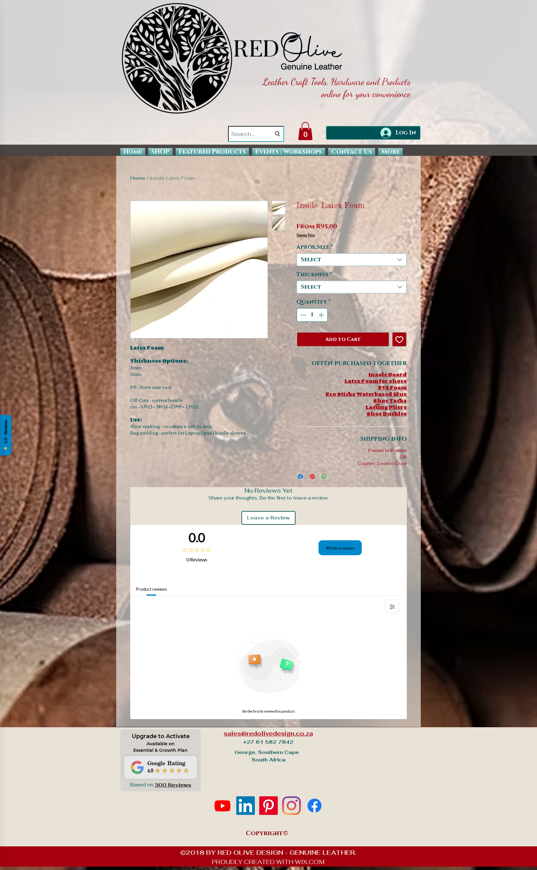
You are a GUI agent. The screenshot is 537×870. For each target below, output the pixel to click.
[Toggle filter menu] (392, 607)
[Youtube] (222, 805)
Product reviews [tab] (151, 589)
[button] (305, 131)
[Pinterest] (268, 805)
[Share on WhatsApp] (324, 476)
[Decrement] (302, 315)
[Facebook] (314, 805)
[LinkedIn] (245, 805)
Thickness (314, 274)
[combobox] (256, 134)
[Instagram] (291, 805)
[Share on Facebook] (300, 476)
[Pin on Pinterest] (312, 476)
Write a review (340, 548)
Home (137, 178)
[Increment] (322, 315)
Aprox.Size (314, 247)
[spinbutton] (312, 315)
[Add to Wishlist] (399, 339)
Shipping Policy (305, 235)
